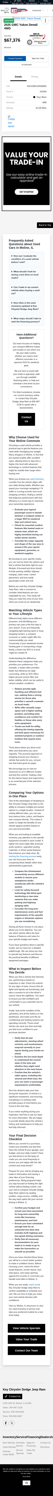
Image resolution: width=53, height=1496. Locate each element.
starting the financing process (22, 856)
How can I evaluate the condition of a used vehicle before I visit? (25, 259)
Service (21, 1437)
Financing (33, 1437)
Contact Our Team (26, 1350)
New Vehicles (9, 1442)
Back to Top (45, 225)
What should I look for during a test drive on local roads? (24, 274)
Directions (45, 1447)
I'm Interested (26, 65)
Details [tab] (18, 76)
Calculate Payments (15, 58)
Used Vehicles (9, 1447)
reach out (33, 1284)
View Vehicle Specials (26, 1328)
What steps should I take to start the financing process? (26, 320)
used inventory (36, 479)
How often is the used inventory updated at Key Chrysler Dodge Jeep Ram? (25, 306)
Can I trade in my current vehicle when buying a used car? (25, 290)
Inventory (9, 1437)
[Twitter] (12, 1423)
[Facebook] (6, 1423)
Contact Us (26, 419)
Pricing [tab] (34, 76)
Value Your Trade (38, 58)
